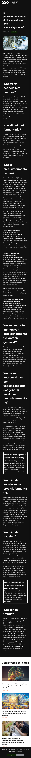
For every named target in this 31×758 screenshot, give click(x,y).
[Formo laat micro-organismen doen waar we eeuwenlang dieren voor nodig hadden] (15, 463)
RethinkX (19, 619)
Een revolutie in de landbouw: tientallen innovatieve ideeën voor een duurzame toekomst (14, 713)
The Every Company (9, 407)
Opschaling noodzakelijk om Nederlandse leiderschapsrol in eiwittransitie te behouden (15, 686)
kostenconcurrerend (19, 631)
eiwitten (25, 411)
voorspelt (11, 642)
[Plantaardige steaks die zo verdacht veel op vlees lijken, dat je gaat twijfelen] (15, 591)
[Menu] (28, 3)
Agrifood (14, 31)
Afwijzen (20, 755)
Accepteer (11, 755)
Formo (19, 426)
